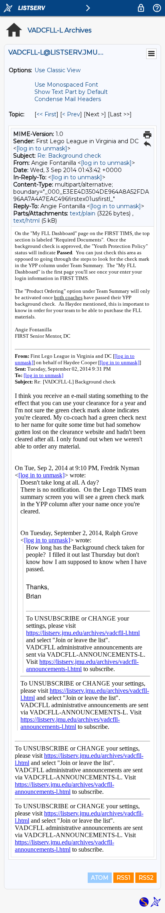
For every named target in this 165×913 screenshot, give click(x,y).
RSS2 (146, 877)
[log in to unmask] (41, 148)
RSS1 (124, 877)
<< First (46, 114)
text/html (26, 220)
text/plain (82, 213)
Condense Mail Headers (67, 99)
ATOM (100, 877)
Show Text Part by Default (71, 91)
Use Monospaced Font (66, 84)
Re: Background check (69, 155)
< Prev (71, 114)
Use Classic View (57, 70)
